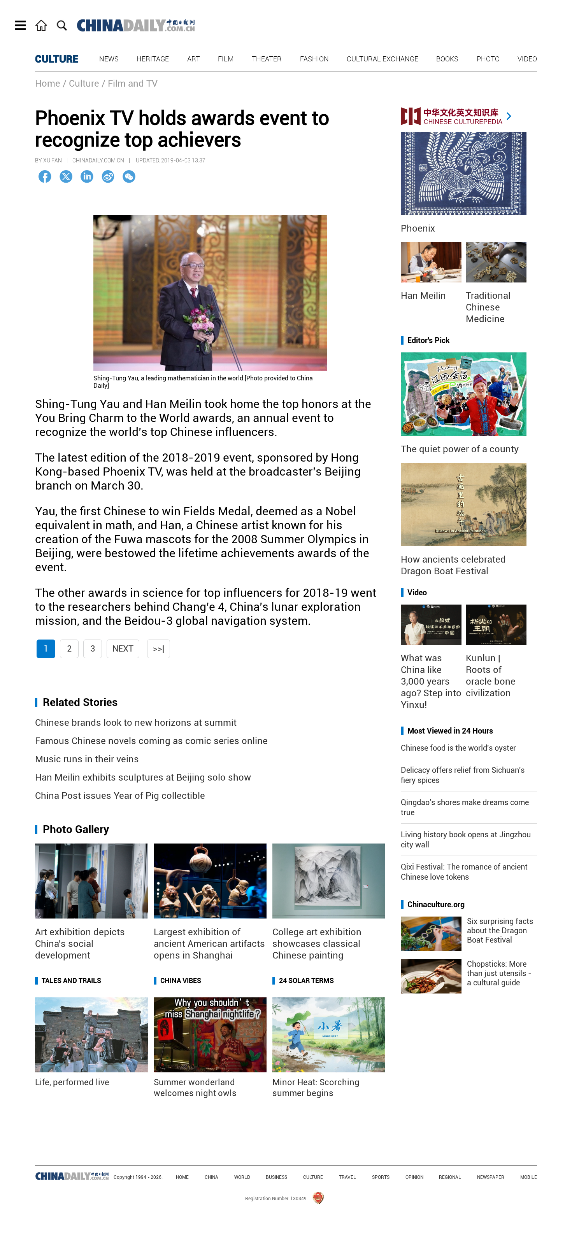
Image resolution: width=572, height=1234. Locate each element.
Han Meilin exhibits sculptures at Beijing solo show (143, 777)
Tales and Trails (71, 980)
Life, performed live (72, 1082)
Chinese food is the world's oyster (458, 748)
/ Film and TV (130, 83)
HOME (182, 1177)
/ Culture (81, 83)
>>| (158, 649)
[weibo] (108, 176)
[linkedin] (87, 176)
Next (122, 649)
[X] (66, 176)
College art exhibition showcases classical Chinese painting (316, 944)
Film (226, 59)
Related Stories (80, 702)
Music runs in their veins (87, 759)
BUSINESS (276, 1177)
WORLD (242, 1177)
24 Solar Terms (306, 980)
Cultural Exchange (382, 59)
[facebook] (45, 176)
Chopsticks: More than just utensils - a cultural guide (499, 973)
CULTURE (57, 59)
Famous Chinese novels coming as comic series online (151, 741)
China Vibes (180, 980)
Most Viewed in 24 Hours (450, 731)
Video (527, 59)
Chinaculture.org (436, 904)
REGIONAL (450, 1177)
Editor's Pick (428, 340)
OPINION (414, 1177)
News (109, 59)
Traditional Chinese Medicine (488, 307)
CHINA (211, 1177)
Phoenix (418, 228)
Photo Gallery (76, 829)
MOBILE (528, 1177)
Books (447, 59)
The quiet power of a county (460, 449)
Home (47, 83)
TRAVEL (347, 1177)
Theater (267, 59)
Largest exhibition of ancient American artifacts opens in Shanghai (209, 944)
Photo (488, 59)
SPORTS (381, 1177)
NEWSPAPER (490, 1177)
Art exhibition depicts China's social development (80, 944)
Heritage (153, 59)
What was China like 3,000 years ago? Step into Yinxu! (431, 681)
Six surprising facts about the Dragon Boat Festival (500, 931)
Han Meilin (423, 295)
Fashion (314, 59)
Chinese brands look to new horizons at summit (136, 722)
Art (193, 59)
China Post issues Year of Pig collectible (120, 795)
